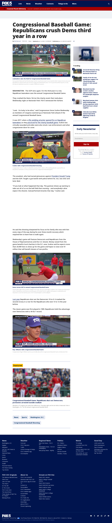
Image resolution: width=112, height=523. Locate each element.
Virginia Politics (61, 447)
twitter (98, 515)
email (108, 515)
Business (4, 459)
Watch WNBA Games (45, 497)
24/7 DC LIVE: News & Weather (8, 450)
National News (6, 453)
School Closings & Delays (28, 449)
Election (59, 449)
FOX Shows (79, 447)
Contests (23, 496)
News (30, 41)
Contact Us (24, 485)
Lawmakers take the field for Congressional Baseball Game (31, 79)
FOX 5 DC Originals (9, 475)
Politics (60, 441)
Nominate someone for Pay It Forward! (101, 450)
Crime (3, 455)
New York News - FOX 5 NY (46, 444)
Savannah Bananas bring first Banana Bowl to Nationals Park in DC (91, 71)
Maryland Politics (62, 445)
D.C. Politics (60, 443)
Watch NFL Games (44, 477)
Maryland (4, 447)
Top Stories (5, 470)
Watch (78, 441)
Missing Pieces (6, 498)
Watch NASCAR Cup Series (46, 485)
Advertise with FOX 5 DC (27, 479)
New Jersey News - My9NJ (46, 450)
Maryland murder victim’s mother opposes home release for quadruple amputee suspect (91, 92)
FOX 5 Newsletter (26, 489)
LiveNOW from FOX (81, 445)
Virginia (4, 445)
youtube (91, 515)
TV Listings (79, 443)
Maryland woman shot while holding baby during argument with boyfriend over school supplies (90, 104)
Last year (16, 299)
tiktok (105, 515)
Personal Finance (7, 465)
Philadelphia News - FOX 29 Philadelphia (47, 447)
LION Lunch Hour (99, 443)
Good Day (98, 441)
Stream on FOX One (46, 475)
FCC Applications (25, 500)
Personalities (24, 487)
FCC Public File (25, 498)
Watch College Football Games (45, 480)
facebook (94, 515)
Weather (24, 441)
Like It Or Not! (6, 481)
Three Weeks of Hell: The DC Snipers (9, 495)
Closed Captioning (26, 506)
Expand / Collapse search (109, 3)
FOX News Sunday (7, 468)
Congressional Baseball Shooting (27, 423)
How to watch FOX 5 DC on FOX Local (83, 450)
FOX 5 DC (24, 41)
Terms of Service (87, 154)
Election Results (61, 451)
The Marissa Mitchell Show (9, 477)
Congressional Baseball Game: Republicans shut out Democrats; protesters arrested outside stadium (38, 401)
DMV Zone (5, 479)
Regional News (45, 441)
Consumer (5, 461)
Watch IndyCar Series (45, 487)
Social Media (24, 493)
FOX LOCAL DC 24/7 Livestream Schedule (82, 453)
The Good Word (6, 492)
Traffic (22, 447)
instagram (101, 515)
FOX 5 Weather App (26, 451)
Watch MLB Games (44, 483)
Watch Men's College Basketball (45, 490)
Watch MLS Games (44, 499)
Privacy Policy (88, 152)
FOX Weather (24, 453)
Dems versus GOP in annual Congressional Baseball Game (31, 287)
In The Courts (6, 488)
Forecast (23, 443)
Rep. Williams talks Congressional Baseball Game (28, 349)
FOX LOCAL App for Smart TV (28, 482)
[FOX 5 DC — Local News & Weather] (8, 4)
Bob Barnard (17, 41)
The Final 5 (5, 483)
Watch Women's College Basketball (46, 493)
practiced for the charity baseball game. (43, 123)
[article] (41, 382)
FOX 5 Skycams (25, 445)
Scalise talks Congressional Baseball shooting (27, 166)
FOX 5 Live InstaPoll (26, 477)
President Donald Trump (61, 176)
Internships (24, 502)
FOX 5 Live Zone (6, 490)
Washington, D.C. (37, 417)
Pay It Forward (98, 447)
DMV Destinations (99, 445)
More (74, 4)
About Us (24, 475)
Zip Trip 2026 (98, 453)
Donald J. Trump (62, 453)
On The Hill (5, 486)
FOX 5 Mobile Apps (26, 491)
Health (4, 463)
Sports (24, 417)
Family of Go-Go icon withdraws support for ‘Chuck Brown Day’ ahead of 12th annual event (90, 81)
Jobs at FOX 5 (24, 504)
